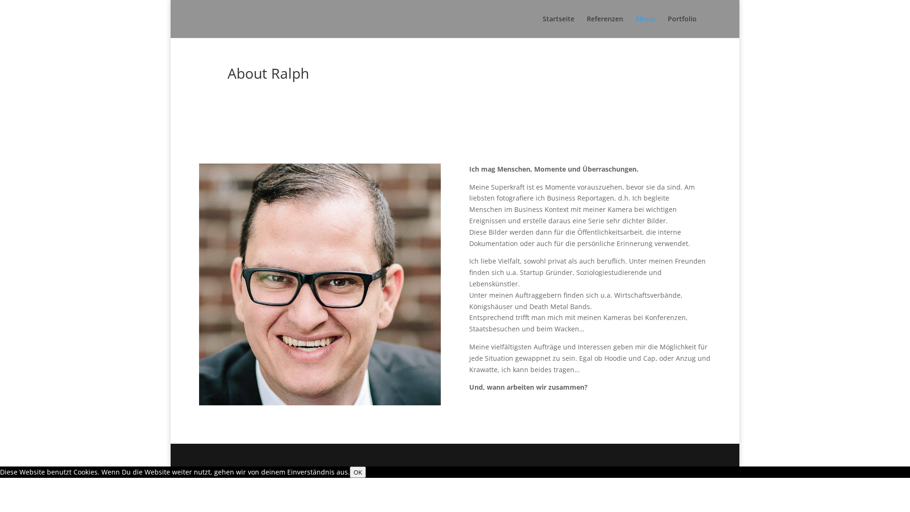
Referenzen (605, 19)
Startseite (558, 19)
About (645, 19)
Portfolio (682, 19)
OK (358, 472)
